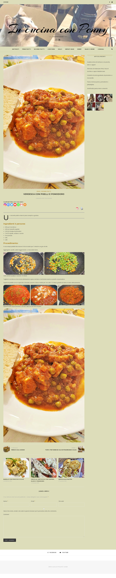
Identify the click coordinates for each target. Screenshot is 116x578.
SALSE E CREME (90, 49)
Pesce (38, 191)
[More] (24, 204)
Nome (5, 501)
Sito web (61, 501)
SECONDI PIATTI (39, 49)
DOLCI (60, 49)
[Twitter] (11, 204)
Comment (6, 514)
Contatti (66, 566)
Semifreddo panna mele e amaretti (97, 88)
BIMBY (79, 49)
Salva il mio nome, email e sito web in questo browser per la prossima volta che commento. (30, 511)
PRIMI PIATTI (26, 49)
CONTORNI (51, 49)
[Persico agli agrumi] (6, 449)
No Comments (48, 198)
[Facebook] (8, 204)
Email (33, 501)
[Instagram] (5, 204)
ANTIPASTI (15, 49)
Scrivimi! (5, 2)
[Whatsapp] (18, 204)
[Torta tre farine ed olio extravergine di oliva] (81, 449)
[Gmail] (21, 204)
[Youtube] (15, 204)
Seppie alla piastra (65, 479)
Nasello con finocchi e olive (13, 479)
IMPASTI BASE (69, 49)
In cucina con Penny (58, 29)
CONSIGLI (101, 49)
